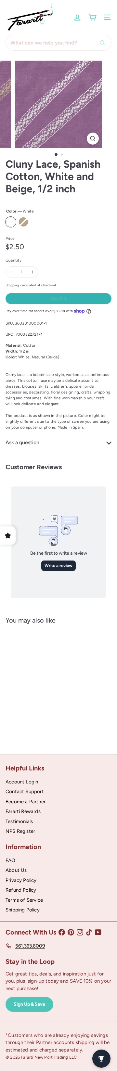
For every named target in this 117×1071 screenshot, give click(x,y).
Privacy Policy (21, 880)
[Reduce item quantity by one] (11, 271)
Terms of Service (24, 900)
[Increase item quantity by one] (32, 271)
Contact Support (25, 791)
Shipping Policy (23, 910)
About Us (16, 870)
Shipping (12, 285)
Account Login (22, 782)
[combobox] (58, 43)
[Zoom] (93, 139)
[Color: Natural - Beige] (28, 706)
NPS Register (20, 831)
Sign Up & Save (29, 1004)
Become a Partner (26, 802)
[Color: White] (17, 706)
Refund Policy (21, 890)
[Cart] (92, 17)
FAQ (11, 860)
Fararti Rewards (23, 811)
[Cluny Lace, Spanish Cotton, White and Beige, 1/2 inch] (46, 684)
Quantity (13, 260)
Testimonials (19, 821)
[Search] (104, 43)
